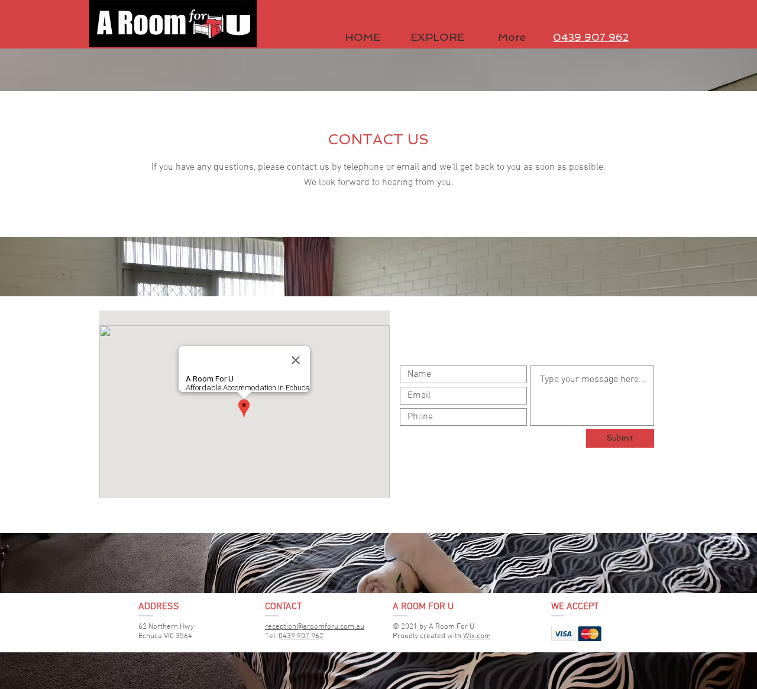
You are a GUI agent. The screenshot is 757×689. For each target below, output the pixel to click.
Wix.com (477, 636)
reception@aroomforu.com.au (314, 627)
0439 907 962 (301, 636)
